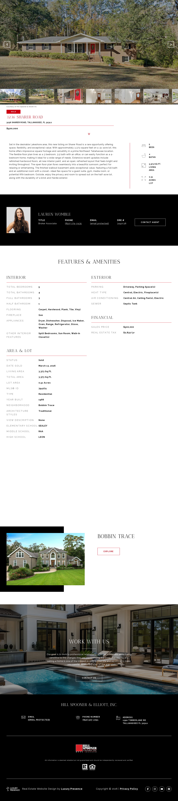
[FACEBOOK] (147, 789)
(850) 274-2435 (73, 223)
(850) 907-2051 (90, 720)
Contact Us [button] (89, 678)
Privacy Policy (129, 788)
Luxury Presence (71, 788)
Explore (109, 551)
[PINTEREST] (168, 789)
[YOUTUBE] (161, 789)
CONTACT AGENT (150, 222)
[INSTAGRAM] (154, 789)
